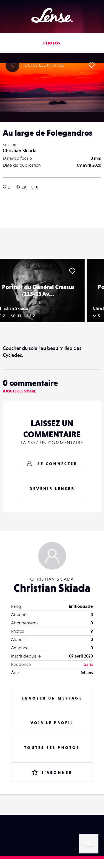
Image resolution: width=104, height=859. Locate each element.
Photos (51, 43)
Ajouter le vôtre (19, 391)
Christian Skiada (20, 150)
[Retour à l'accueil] (52, 15)
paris (88, 664)
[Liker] (91, 65)
